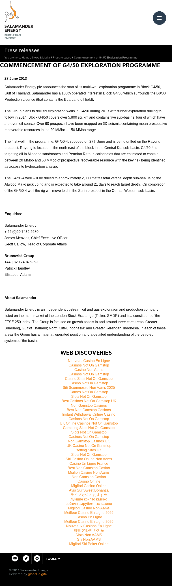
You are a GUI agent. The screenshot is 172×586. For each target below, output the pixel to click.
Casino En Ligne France (88, 463)
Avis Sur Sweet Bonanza (89, 490)
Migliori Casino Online (89, 486)
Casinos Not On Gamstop (89, 365)
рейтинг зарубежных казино (89, 504)
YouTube (14, 558)
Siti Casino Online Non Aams (89, 459)
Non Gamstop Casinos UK (89, 441)
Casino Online (88, 481)
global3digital (37, 574)
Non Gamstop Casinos (89, 405)
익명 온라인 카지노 (89, 530)
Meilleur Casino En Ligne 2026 (89, 513)
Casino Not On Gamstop (88, 383)
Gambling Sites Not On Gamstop (89, 428)
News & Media (41, 57)
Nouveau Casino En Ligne (89, 361)
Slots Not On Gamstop (89, 396)
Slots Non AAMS (88, 535)
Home (25, 57)
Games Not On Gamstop (88, 392)
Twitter (25, 558)
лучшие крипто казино (89, 499)
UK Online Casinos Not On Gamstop (89, 423)
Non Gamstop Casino (89, 477)
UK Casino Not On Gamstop (89, 446)
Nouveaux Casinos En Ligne (89, 526)
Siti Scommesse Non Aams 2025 (89, 387)
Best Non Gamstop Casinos (89, 410)
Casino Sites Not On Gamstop (89, 379)
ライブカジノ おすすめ (89, 495)
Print (37, 558)
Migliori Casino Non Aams (89, 472)
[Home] (18, 19)
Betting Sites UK (89, 450)
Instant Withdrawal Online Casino (88, 414)
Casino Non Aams (88, 370)
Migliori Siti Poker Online (89, 544)
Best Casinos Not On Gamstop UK (89, 401)
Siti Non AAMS (89, 539)
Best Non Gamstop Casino (89, 468)
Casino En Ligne (88, 517)
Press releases (62, 57)
